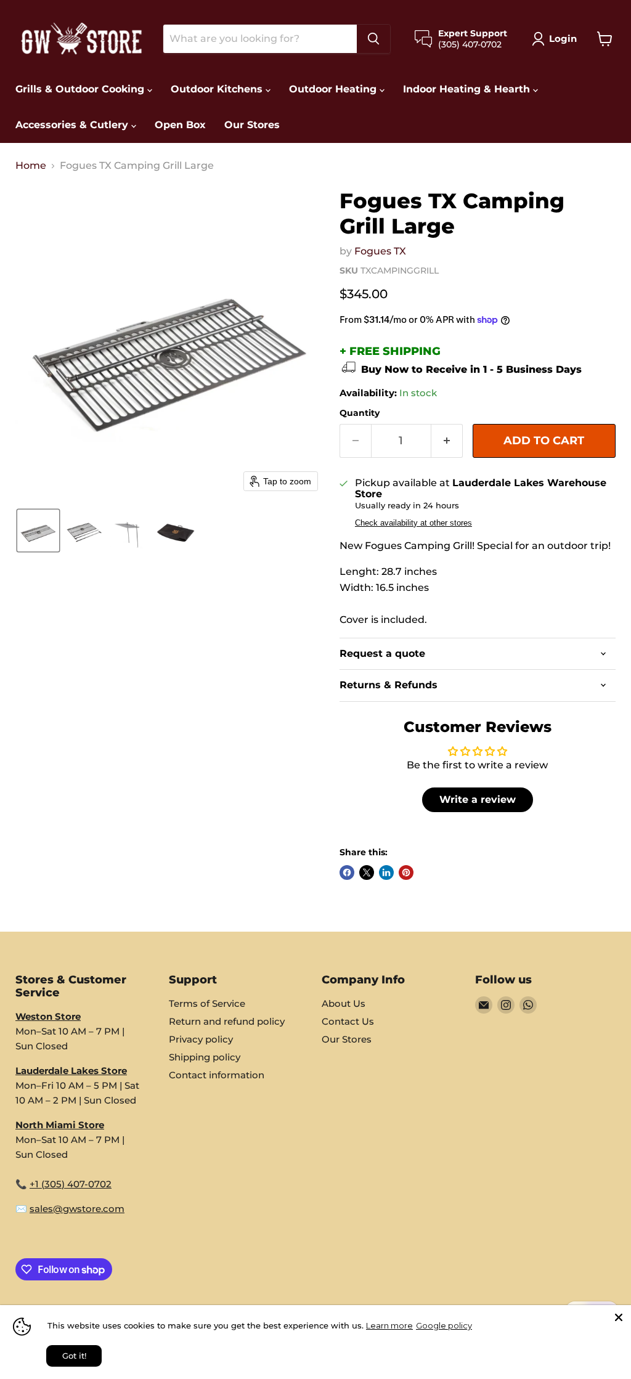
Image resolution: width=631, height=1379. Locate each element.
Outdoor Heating (334, 89)
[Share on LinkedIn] (386, 872)
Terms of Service (207, 1003)
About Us (343, 1003)
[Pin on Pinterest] (406, 872)
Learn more (389, 1325)
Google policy (444, 1325)
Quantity (360, 413)
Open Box (180, 125)
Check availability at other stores (413, 523)
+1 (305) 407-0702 (71, 1184)
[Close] (619, 1317)
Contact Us (348, 1021)
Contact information (216, 1075)
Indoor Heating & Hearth (468, 89)
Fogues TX (380, 251)
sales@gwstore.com (77, 1208)
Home (30, 165)
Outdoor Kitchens (218, 89)
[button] (557, 38)
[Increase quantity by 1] (447, 441)
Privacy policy (201, 1039)
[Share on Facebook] (347, 872)
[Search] (373, 39)
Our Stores (252, 125)
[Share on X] (366, 872)
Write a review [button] (477, 799)
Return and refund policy (227, 1021)
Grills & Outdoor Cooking (81, 89)
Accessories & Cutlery (73, 125)
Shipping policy (204, 1057)
